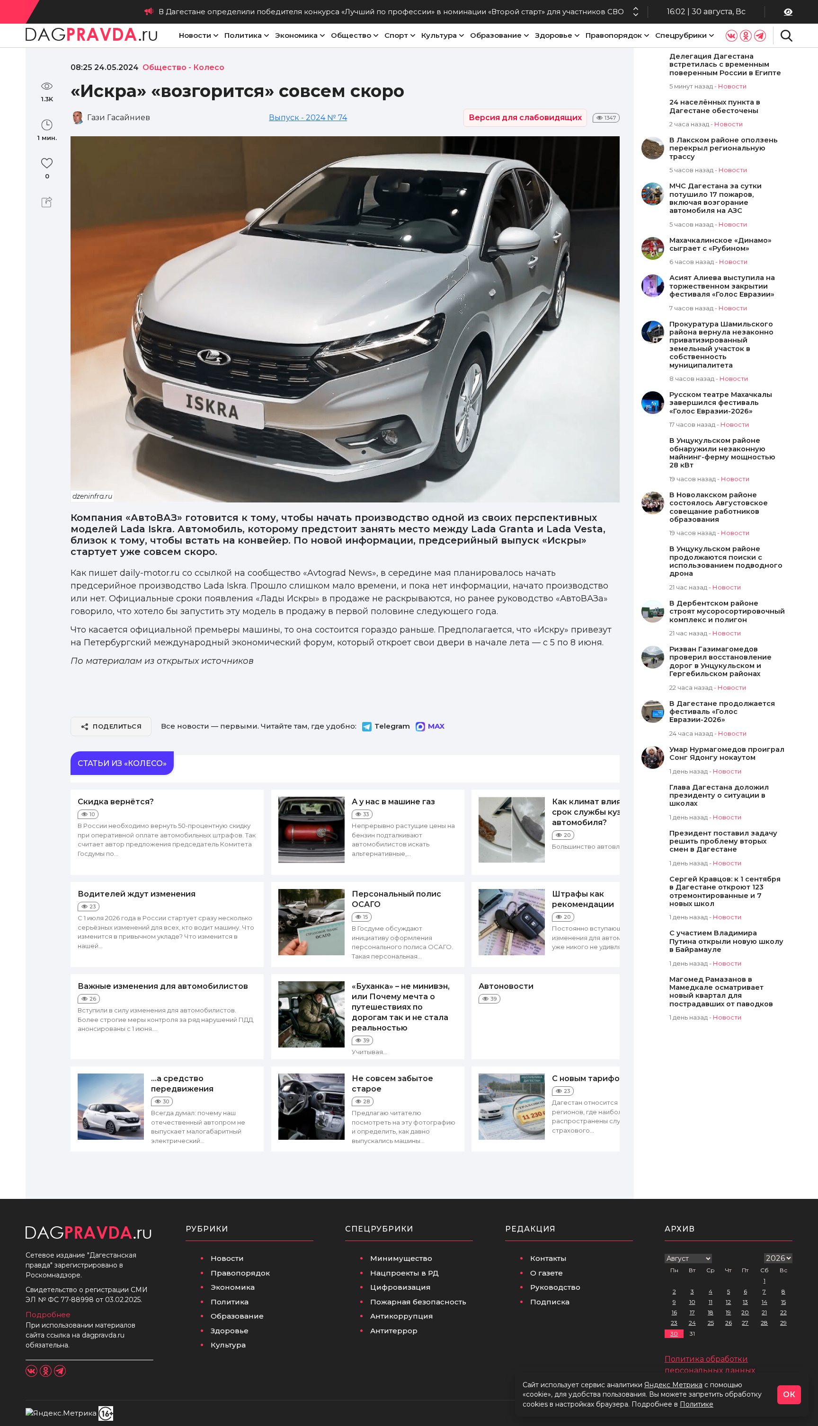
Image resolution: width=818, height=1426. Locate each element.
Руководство (555, 1287)
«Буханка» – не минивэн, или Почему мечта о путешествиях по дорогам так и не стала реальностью (401, 1007)
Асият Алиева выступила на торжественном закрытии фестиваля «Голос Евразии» (722, 286)
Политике (696, 1404)
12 (728, 1301)
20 (745, 1312)
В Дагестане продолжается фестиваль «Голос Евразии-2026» (722, 712)
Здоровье (553, 35)
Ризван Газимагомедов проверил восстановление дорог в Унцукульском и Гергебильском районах (720, 661)
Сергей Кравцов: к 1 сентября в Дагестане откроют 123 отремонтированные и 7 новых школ (725, 891)
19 (728, 1312)
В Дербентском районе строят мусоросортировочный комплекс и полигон (727, 611)
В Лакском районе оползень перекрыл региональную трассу (723, 148)
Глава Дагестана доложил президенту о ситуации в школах (719, 795)
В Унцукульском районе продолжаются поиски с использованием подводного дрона (725, 561)
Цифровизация (400, 1287)
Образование (496, 35)
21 (764, 1312)
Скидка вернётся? (116, 801)
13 (745, 1301)
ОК (789, 1394)
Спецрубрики (681, 35)
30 (674, 1333)
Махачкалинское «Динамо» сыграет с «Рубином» (720, 245)
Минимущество (401, 1258)
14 (764, 1301)
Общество (351, 35)
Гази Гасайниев (118, 117)
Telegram (392, 726)
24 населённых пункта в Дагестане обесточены (714, 106)
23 (674, 1322)
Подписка (549, 1301)
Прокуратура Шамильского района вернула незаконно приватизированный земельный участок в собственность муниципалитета (721, 345)
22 (783, 1312)
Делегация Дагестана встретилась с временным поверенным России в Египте (725, 65)
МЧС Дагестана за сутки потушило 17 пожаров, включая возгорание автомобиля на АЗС (715, 198)
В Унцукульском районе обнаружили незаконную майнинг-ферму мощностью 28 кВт (722, 453)
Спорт (396, 35)
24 (692, 1322)
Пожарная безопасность (418, 1301)
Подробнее (48, 1314)
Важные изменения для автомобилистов (163, 986)
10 (692, 1301)
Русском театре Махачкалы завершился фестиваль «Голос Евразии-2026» (720, 403)
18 (710, 1312)
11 (710, 1301)
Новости (195, 35)
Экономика (296, 35)
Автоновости (506, 986)
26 (728, 1322)
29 (783, 1322)
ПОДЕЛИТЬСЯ (117, 726)
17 (692, 1312)
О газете (546, 1272)
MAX (436, 726)
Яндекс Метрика (673, 1385)
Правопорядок (614, 35)
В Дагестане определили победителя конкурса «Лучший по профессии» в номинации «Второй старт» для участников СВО (391, 11)
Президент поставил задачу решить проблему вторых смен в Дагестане (723, 841)
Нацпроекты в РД (404, 1272)
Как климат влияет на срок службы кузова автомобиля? (597, 812)
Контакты (548, 1258)
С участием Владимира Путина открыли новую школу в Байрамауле (726, 941)
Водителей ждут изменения (137, 893)
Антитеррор (394, 1330)
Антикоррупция (401, 1316)
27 (745, 1322)
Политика (243, 35)
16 (674, 1312)
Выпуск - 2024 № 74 (308, 117)
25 (711, 1322)
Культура (439, 35)
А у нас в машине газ (393, 801)
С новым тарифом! (589, 1078)
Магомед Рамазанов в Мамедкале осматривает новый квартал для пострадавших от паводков (721, 992)
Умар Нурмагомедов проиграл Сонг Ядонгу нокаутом (726, 754)
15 (783, 1301)
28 (764, 1322)
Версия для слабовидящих (525, 117)
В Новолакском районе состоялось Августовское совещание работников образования (718, 507)
